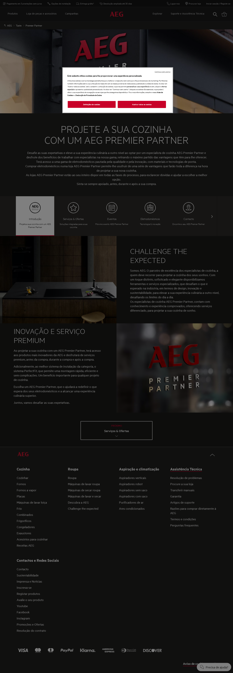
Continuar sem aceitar (163, 71)
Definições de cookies (91, 104)
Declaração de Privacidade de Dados (89, 95)
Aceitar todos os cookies (142, 104)
